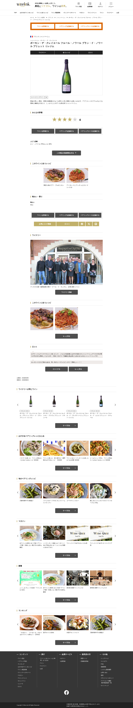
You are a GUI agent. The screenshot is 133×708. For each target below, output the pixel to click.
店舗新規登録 (84, 661)
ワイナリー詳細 (66, 292)
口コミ (90, 52)
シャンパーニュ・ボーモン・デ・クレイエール (43, 40)
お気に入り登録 (45, 224)
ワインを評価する (43, 26)
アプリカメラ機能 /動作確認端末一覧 (106, 681)
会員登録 (62, 661)
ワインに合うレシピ (42, 12)
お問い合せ (104, 672)
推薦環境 (103, 667)
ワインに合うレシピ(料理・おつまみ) (47, 659)
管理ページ (84, 658)
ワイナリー (110, 12)
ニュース (20, 683)
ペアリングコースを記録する (90, 26)
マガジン (82, 12)
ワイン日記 (21, 658)
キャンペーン (22, 681)
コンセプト (104, 661)
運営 (102, 675)
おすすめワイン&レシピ (26, 12)
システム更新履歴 (106, 669)
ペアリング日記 (22, 661)
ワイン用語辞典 (55, 12)
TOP (15, 12)
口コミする (56, 369)
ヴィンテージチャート (70, 12)
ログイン (62, 658)
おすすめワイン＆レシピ (25, 667)
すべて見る (66, 425)
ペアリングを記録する (66, 26)
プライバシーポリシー (107, 678)
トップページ (105, 658)
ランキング (21, 664)
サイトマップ (105, 685)
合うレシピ (66, 52)
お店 (118, 12)
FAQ (102, 664)
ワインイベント (92, 12)
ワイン (102, 12)
